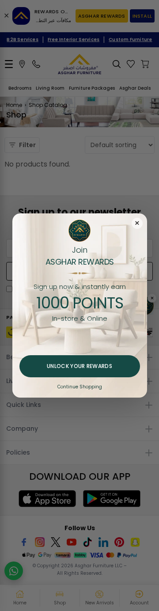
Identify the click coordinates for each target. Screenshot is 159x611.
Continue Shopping (79, 386)
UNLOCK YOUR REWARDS (79, 366)
